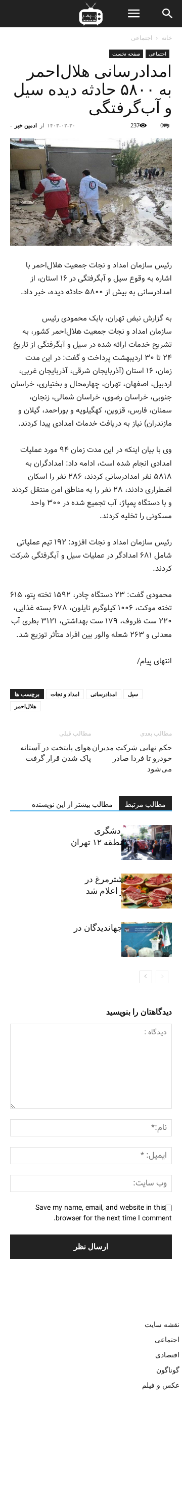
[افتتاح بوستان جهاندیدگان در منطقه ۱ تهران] (146, 939)
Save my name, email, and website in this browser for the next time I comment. (103, 1213)
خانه (167, 37)
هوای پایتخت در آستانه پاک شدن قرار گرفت (55, 753)
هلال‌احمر (25, 706)
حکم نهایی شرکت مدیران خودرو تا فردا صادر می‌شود (132, 758)
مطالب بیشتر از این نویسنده (72, 804)
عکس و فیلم (160, 1385)
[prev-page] (162, 977)
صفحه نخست (126, 53)
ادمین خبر (26, 125)
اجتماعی (141, 37)
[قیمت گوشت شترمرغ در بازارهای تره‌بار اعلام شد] (146, 891)
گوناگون (167, 1370)
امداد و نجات (65, 694)
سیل (133, 694)
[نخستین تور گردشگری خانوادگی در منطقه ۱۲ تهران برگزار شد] (146, 842)
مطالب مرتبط (145, 804)
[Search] (168, 13)
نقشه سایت (162, 1324)
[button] (133, 13)
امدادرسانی (103, 694)
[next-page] (146, 977)
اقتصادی (167, 1354)
